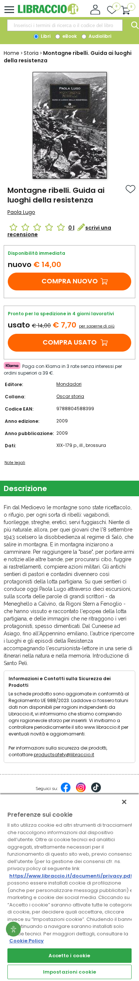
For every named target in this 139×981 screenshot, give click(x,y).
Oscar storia (70, 396)
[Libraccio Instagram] (81, 791)
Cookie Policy (26, 940)
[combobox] (65, 25)
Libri (45, 36)
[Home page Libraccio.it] (48, 13)
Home (11, 53)
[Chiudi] (124, 802)
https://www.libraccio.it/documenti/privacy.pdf (71, 875)
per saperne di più (97, 326)
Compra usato (70, 342)
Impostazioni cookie (69, 971)
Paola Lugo (21, 212)
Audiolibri (99, 36)
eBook (69, 36)
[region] (69, 887)
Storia (31, 53)
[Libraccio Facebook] (65, 791)
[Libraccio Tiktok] (96, 791)
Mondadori (69, 384)
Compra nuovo (70, 281)
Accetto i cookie (69, 955)
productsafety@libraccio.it (64, 754)
